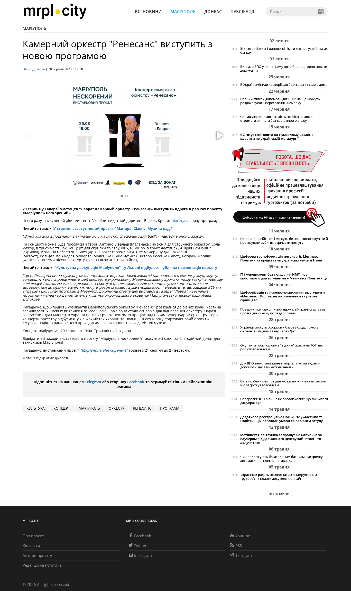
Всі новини (148, 11)
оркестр (116, 408)
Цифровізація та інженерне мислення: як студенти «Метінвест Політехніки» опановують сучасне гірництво (282, 296)
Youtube (242, 535)
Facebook (135, 381)
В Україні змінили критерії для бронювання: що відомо (284, 85)
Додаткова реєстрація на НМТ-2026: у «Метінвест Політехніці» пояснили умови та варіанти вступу (281, 419)
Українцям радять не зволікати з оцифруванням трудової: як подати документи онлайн (278, 477)
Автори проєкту (37, 555)
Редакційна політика (42, 565)
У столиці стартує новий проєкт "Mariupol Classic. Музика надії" (113, 228)
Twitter (140, 545)
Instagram (143, 555)
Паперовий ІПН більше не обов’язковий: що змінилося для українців (284, 401)
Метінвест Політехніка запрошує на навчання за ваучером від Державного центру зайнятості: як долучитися (281, 439)
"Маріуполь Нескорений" (104, 350)
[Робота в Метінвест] (279, 186)
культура (35, 408)
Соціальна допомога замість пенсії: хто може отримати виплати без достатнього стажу (276, 119)
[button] (219, 135)
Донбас (213, 11)
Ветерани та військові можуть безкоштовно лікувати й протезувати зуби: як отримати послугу (284, 241)
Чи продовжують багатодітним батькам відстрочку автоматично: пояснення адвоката (281, 459)
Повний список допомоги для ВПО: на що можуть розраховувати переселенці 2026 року (280, 101)
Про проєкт (33, 535)
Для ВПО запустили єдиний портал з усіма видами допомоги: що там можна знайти (280, 365)
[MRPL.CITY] (55, 11)
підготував (181, 220)
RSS (238, 545)
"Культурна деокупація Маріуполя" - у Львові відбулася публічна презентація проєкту (135, 267)
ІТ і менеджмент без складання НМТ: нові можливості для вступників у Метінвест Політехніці (283, 276)
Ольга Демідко (34, 69)
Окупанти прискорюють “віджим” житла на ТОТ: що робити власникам (281, 347)
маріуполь (89, 408)
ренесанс (142, 408)
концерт (61, 408)
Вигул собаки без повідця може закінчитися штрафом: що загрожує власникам (283, 383)
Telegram (93, 381)
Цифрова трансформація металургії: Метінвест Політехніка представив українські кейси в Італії (281, 258)
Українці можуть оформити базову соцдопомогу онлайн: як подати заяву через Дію (279, 329)
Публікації (242, 11)
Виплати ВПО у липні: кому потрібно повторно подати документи (283, 68)
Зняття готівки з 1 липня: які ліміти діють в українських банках (284, 50)
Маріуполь (183, 11)
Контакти (31, 545)
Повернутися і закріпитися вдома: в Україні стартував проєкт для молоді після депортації (282, 311)
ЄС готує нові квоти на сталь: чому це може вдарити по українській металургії (276, 136)
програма (169, 408)
